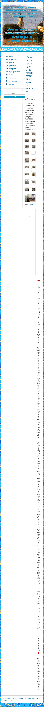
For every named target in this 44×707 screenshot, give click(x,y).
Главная (11, 56)
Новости (32, 204)
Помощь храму (13, 81)
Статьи (11, 75)
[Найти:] (14, 93)
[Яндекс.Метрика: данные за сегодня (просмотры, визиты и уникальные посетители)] (5, 706)
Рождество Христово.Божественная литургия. (29, 242)
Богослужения (12, 69)
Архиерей (11, 62)
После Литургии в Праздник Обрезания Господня (31, 242)
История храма (13, 59)
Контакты (11, 84)
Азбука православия (14, 72)
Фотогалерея (12, 78)
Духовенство (12, 65)
